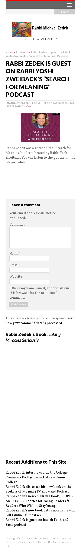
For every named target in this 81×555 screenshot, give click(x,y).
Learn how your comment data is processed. (40, 320)
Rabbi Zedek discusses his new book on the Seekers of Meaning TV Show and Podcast (39, 489)
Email (14, 265)
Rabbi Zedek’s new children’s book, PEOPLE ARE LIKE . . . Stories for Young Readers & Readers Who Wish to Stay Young (39, 501)
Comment (17, 224)
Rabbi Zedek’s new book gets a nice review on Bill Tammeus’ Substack (40, 513)
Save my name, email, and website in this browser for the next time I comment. (39, 293)
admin (38, 103)
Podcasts (53, 103)
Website (15, 276)
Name (14, 254)
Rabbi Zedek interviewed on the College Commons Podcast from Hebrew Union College (37, 477)
